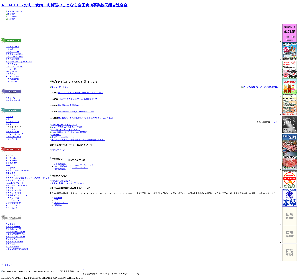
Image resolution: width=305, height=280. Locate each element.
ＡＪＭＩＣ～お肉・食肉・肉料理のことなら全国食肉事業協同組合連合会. (64, 5)
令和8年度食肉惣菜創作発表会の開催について (77, 99)
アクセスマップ (12, 122)
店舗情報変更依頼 (13, 203)
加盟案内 (9, 124)
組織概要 (9, 117)
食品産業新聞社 (12, 247)
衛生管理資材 (11, 163)
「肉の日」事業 (12, 198)
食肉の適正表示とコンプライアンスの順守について (28, 178)
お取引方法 (10, 168)
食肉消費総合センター (15, 232)
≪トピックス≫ (62, 87)
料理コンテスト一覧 (14, 57)
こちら (275, 122)
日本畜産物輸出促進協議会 (17, 249)
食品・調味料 (11, 160)
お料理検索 (10, 49)
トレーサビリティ (13, 77)
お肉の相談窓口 (12, 79)
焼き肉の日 (10, 74)
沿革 (8, 119)
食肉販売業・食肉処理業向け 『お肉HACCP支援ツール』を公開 (85, 118)
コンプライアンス (13, 200)
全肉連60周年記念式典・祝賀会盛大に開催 (76, 112)
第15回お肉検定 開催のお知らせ (71, 105)
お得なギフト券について (82, 165)
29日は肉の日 (11, 72)
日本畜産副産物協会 (14, 242)
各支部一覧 (10, 98)
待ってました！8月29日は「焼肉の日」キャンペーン (80, 93)
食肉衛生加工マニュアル (16, 195)
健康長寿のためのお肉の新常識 (19, 62)
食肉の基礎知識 (12, 59)
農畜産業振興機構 (13, 227)
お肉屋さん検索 (12, 47)
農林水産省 (10, 224)
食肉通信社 (10, 244)
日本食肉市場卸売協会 (15, 234)
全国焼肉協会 (11, 239)
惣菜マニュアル (12, 175)
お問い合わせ (11, 82)
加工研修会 (10, 173)
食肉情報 (9, 188)
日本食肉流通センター (15, 237)
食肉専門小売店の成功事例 (17, 170)
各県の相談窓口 (61, 169)
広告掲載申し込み (13, 137)
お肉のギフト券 (12, 52)
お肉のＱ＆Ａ (11, 64)
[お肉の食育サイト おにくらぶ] (63, 125)
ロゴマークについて (14, 134)
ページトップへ (7, 265)
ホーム (85, 269)
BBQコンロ (10, 165)
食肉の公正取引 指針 (14, 193)
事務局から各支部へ (14, 100)
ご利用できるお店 (80, 168)
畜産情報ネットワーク (15, 229)
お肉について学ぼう (14, 67)
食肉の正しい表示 (13, 190)
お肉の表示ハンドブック (16, 180)
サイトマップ (11, 129)
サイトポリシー (12, 132)
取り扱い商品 (11, 158)
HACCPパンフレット (15, 183)
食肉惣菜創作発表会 (14, 54)
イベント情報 (11, 69)
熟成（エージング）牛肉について (20, 185)
